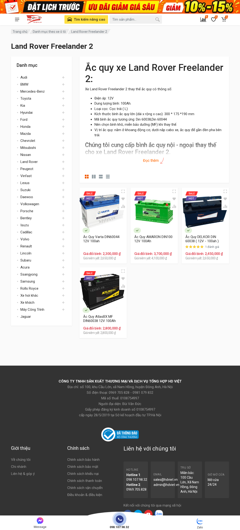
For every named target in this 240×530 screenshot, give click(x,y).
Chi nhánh (18, 467)
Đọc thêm (151, 160)
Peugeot (26, 169)
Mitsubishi (28, 148)
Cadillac (26, 232)
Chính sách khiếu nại (83, 474)
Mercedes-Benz (32, 91)
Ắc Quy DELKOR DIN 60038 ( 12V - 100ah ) (202, 239)
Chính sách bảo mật (82, 467)
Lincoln (25, 253)
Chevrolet (27, 141)
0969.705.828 (136, 489)
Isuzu (24, 225)
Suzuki (25, 190)
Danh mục (27, 65)
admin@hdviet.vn (166, 485)
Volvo (24, 239)
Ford (23, 119)
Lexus (25, 183)
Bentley (26, 218)
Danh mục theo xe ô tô (49, 32)
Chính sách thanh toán (84, 481)
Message (40, 527)
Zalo (200, 527)
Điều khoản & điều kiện (84, 495)
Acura (25, 267)
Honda (25, 127)
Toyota (25, 98)
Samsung (27, 281)
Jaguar (25, 316)
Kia (22, 105)
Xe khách (27, 302)
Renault (26, 246)
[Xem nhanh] (123, 191)
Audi (23, 77)
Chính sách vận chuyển (85, 488)
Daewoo (26, 197)
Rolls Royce (29, 288)
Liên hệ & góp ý (23, 474)
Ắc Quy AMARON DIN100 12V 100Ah (153, 239)
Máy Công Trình (32, 309)
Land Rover (29, 162)
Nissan (25, 155)
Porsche (26, 211)
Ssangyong (29, 274)
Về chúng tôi (20, 460)
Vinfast (26, 176)
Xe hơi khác (29, 295)
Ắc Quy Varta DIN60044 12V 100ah (101, 239)
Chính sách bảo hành (83, 460)
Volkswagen (29, 204)
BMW (24, 84)
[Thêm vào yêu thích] (123, 199)
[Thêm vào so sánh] (123, 206)
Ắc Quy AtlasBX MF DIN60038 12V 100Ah (99, 318)
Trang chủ (20, 32)
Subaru (25, 260)
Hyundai (26, 112)
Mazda (25, 134)
